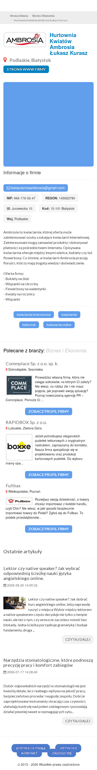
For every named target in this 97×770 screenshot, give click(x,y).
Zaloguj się (62, 753)
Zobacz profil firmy (48, 411)
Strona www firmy (26, 69)
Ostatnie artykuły (22, 551)
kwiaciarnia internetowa (34, 314)
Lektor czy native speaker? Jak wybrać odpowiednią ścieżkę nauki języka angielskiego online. (41, 573)
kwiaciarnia (69, 314)
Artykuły (68, 748)
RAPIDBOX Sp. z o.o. (26, 422)
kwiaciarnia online (59, 325)
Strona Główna (19, 15)
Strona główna (30, 748)
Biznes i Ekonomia (43, 15)
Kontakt (29, 753)
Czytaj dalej (77, 639)
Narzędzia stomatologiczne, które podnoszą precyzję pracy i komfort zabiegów (48, 662)
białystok (29, 325)
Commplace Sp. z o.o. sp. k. (32, 363)
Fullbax (13, 485)
